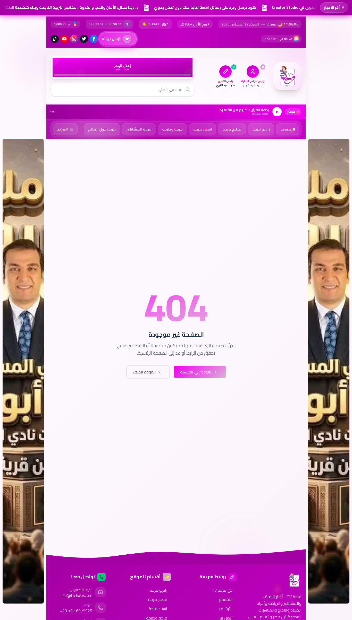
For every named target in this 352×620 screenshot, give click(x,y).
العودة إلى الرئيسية (196, 372)
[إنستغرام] (74, 39)
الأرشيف (226, 609)
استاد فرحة (158, 609)
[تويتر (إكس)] (84, 39)
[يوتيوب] (64, 39)
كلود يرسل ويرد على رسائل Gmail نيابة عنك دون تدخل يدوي (203, 7)
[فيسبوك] (94, 39)
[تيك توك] (55, 39)
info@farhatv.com (76, 595)
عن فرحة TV (222, 590)
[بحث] (187, 89)
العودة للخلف (144, 372)
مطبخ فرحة (157, 599)
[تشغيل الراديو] (277, 111)
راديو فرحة (158, 590)
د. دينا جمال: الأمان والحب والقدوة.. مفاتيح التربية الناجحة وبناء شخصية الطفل (69, 7)
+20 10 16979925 (76, 611)
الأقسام (226, 599)
